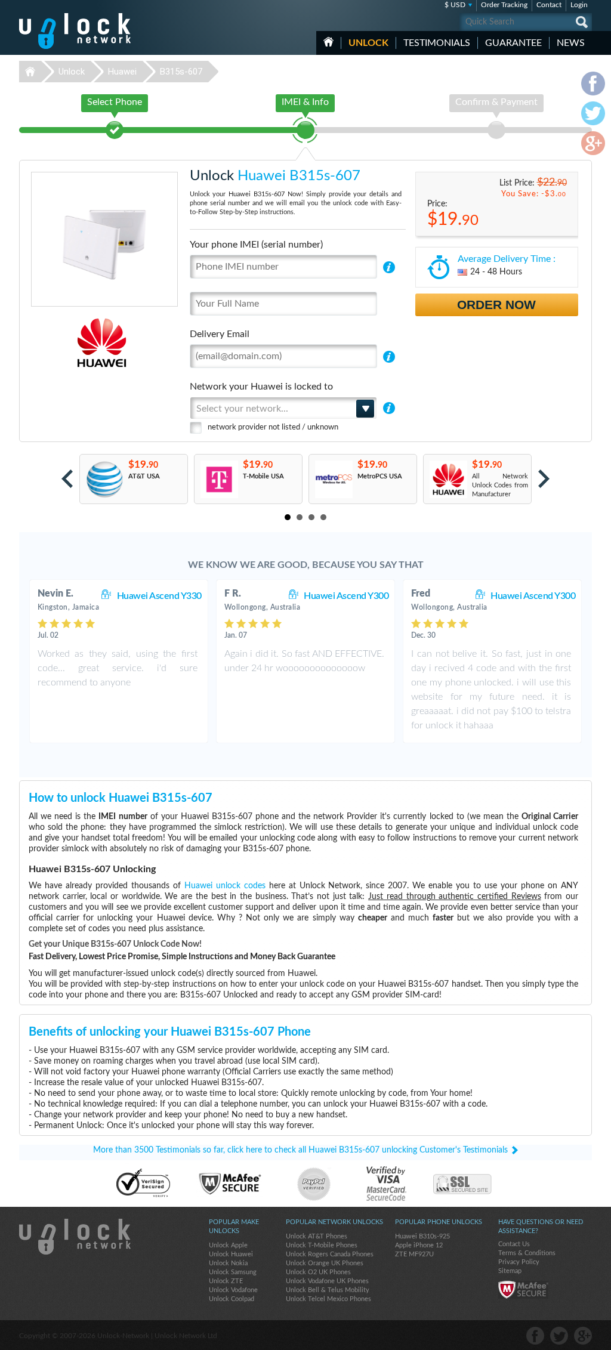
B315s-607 (181, 71)
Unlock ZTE (226, 1281)
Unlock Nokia (228, 1263)
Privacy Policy (518, 1262)
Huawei (122, 71)
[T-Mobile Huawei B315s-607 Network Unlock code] (219, 479)
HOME (328, 42)
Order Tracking (504, 4)
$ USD (455, 4)
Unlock (368, 43)
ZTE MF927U (414, 1254)
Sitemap (509, 1271)
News (571, 43)
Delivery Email (219, 334)
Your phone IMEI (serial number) (256, 244)
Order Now (496, 304)
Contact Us (514, 1244)
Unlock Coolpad (231, 1299)
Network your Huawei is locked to (261, 386)
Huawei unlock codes (225, 886)
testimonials (436, 43)
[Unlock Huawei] (60, 343)
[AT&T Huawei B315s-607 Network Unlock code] (104, 479)
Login (579, 4)
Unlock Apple (228, 1245)
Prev (67, 478)
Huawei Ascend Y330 (159, 596)
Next (544, 478)
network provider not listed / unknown (273, 427)
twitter (559, 1336)
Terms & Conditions (527, 1253)
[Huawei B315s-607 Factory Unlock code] (448, 479)
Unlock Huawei (231, 1254)
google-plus (583, 1336)
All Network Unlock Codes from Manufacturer (500, 485)
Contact (548, 4)
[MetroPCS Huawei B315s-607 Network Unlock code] (333, 479)
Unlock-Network (75, 31)
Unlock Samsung (233, 1272)
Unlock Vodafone (233, 1290)
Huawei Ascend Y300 (346, 596)
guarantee (513, 43)
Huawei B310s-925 (422, 1236)
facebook (535, 1336)
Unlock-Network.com (75, 1237)
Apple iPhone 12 (419, 1245)
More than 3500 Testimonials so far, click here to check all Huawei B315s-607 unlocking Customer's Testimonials (300, 1150)
